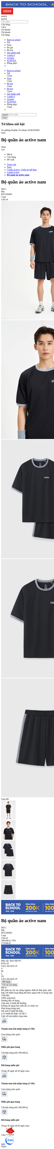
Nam (9, 167)
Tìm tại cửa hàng (9, 985)
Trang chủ (11, 164)
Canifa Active (13, 172)
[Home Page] (7, 13)
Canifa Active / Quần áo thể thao (22, 169)
